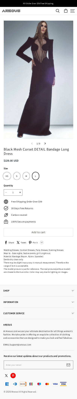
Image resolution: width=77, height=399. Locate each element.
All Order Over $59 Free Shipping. (38, 3)
